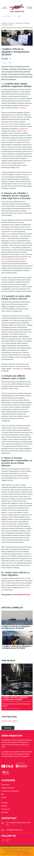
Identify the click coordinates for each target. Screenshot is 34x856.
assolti (21, 369)
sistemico (23, 108)
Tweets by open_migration (9, 721)
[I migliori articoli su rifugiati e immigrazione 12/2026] (17, 679)
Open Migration (17, 8)
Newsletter (4, 812)
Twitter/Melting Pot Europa (21, 594)
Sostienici (7, 728)
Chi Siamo (4, 803)
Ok (18, 853)
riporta (11, 334)
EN (19, 16)
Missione (4, 806)
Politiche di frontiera (7, 788)
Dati (2, 794)
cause (7, 124)
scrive (8, 234)
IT (15, 16)
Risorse (3, 797)
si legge (9, 512)
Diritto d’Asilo (5, 785)
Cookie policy (27, 853)
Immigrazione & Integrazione (10, 791)
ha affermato (22, 128)
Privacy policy (5, 809)
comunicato (6, 384)
